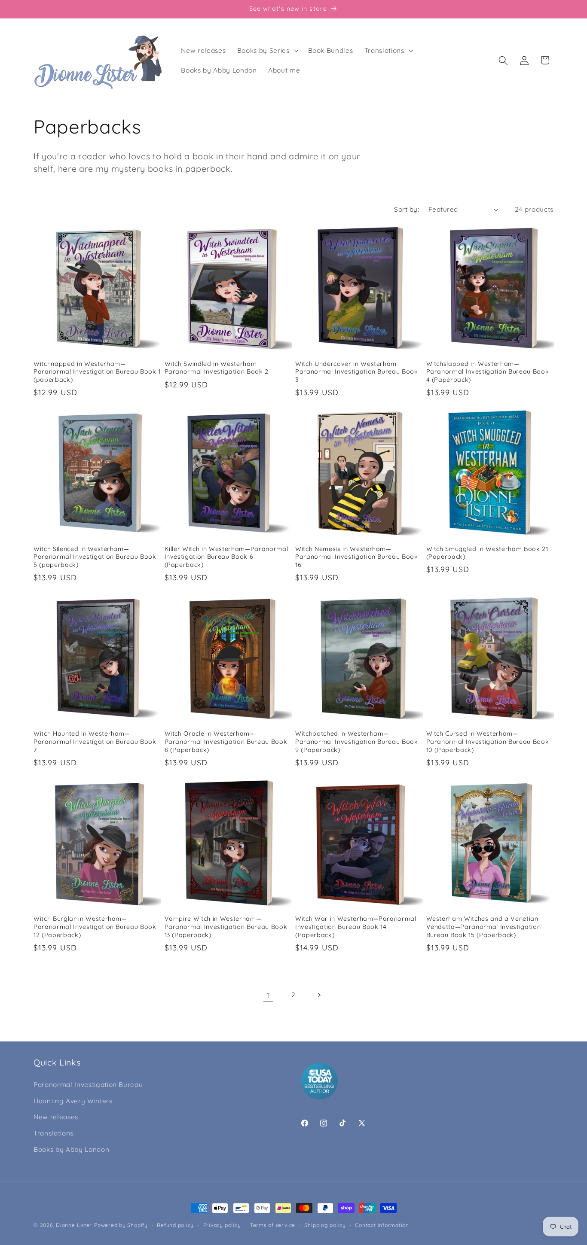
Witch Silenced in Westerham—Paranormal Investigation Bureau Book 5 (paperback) (95, 557)
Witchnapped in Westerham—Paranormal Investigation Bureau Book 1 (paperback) (97, 372)
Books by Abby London (71, 1149)
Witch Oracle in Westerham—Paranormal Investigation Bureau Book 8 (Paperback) (226, 741)
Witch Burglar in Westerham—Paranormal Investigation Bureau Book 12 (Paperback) (95, 926)
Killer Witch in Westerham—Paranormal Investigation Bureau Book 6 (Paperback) (226, 557)
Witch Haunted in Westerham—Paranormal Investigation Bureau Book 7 (95, 741)
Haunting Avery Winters (73, 1101)
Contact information (382, 1225)
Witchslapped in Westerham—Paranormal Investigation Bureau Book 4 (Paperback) (487, 372)
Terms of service (272, 1225)
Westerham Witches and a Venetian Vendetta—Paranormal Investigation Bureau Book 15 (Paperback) (483, 926)
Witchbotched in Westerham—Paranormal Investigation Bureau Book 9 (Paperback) (356, 741)
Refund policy (175, 1225)
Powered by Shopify (121, 1225)
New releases (56, 1117)
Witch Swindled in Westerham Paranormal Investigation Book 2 (217, 368)
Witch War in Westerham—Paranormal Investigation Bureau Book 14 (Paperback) (355, 926)
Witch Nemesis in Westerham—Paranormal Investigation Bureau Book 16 (356, 557)
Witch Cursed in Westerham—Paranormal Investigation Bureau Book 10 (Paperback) (487, 741)
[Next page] (319, 995)
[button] (267, 51)
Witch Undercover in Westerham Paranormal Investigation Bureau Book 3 (356, 372)
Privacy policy (222, 1225)
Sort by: (406, 209)
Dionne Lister (74, 1225)
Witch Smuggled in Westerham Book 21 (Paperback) (487, 553)
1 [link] (268, 995)
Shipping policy (325, 1225)
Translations (53, 1133)
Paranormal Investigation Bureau (88, 1085)
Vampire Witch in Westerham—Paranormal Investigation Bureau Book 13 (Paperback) (226, 926)
